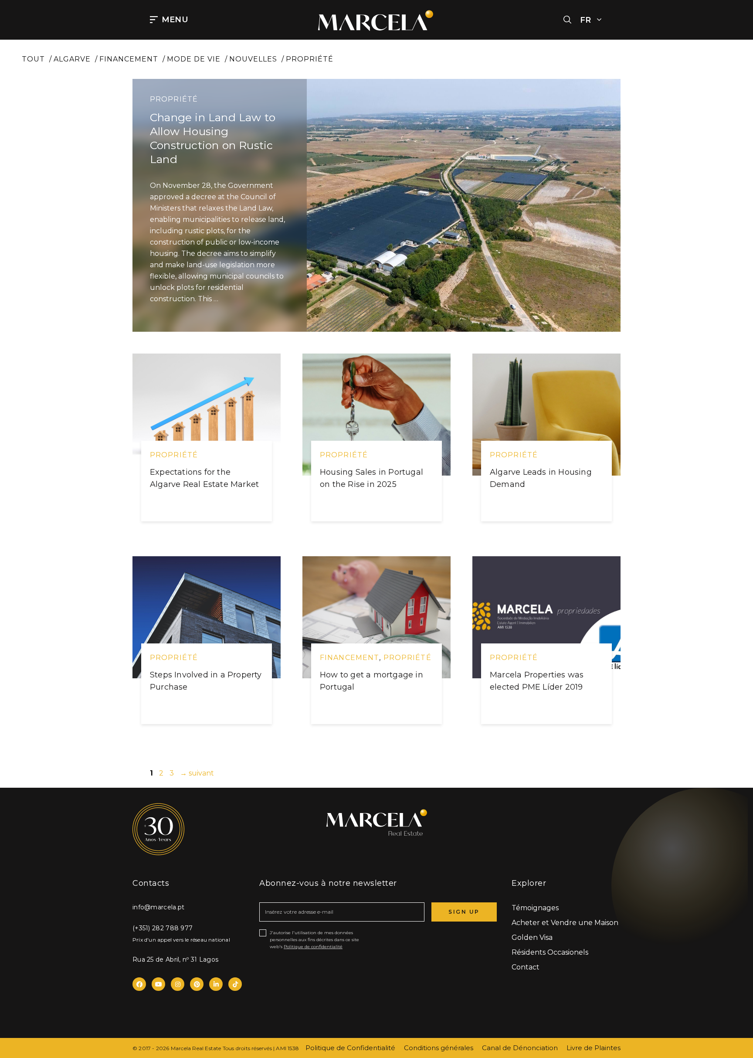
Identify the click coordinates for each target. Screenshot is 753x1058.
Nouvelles (253, 59)
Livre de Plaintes (593, 1048)
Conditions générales (438, 1048)
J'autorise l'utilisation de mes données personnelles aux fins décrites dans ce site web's (314, 939)
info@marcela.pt (158, 907)
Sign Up (464, 911)
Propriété (309, 59)
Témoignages (535, 908)
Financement (128, 59)
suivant (197, 773)
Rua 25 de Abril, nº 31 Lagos (175, 959)
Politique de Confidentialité (350, 1048)
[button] (567, 20)
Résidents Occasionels (550, 952)
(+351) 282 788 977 (162, 928)
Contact (525, 967)
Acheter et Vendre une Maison (565, 923)
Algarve (72, 59)
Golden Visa (532, 937)
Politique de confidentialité (313, 946)
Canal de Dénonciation (520, 1048)
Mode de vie (193, 59)
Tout (33, 59)
